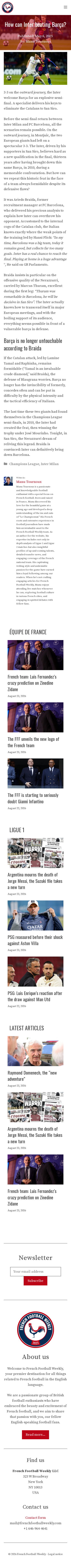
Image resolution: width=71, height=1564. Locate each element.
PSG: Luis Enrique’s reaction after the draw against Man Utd (35, 996)
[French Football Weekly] (7, 7)
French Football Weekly (31, 1554)
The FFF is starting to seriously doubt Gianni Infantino (33, 798)
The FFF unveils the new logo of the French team (33, 742)
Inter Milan (50, 464)
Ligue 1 (16, 830)
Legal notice (55, 1554)
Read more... (35, 1434)
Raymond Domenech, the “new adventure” (32, 1075)
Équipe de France (28, 632)
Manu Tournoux (28, 482)
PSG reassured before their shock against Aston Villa (35, 940)
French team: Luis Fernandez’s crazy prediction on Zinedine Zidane (32, 682)
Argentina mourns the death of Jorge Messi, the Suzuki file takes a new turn (35, 880)
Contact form (35, 1518)
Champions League (24, 464)
